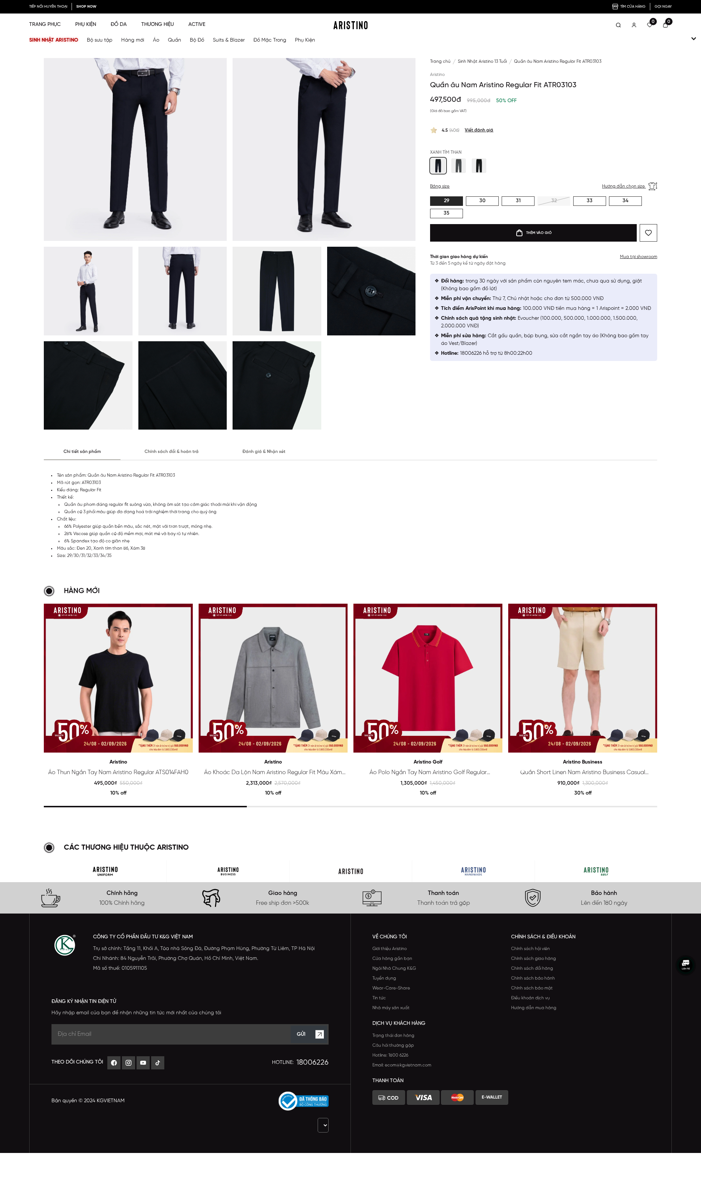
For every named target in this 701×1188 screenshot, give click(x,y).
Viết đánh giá (479, 130)
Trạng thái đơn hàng (393, 1035)
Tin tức (379, 998)
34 (625, 201)
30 (482, 201)
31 (518, 201)
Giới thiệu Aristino (389, 948)
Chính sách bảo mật (532, 988)
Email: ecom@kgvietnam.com (401, 1065)
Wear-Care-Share (391, 988)
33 (590, 201)
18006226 (312, 1062)
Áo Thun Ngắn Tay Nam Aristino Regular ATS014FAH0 (118, 772)
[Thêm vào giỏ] (184, 744)
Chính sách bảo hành (533, 978)
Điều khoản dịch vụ (530, 998)
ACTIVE (196, 24)
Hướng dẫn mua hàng (533, 1008)
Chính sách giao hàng (533, 958)
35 (446, 213)
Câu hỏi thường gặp (393, 1045)
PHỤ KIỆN (85, 24)
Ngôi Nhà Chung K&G (394, 968)
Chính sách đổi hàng (532, 968)
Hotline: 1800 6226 (390, 1055)
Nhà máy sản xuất (391, 1008)
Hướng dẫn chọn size (624, 186)
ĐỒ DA (119, 24)
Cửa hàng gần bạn (392, 958)
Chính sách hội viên (530, 948)
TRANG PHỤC (45, 24)
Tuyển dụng (384, 978)
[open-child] (693, 38)
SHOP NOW (86, 7)
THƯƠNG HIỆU (157, 24)
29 (446, 201)
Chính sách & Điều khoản (543, 937)
